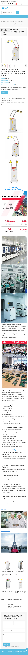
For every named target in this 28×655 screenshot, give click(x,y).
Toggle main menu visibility (26, 16)
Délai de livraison (5, 82)
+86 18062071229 (14, 1)
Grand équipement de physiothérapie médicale (11, 21)
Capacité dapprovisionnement (8, 84)
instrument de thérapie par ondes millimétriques (15, 607)
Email (4, 92)
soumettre (6, 644)
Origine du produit (5, 80)
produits (8, 19)
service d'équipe (5, 531)
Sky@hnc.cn (5, 1)
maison (3, 19)
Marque (3, 78)
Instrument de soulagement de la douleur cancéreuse (17, 603)
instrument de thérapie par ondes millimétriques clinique (15, 600)
